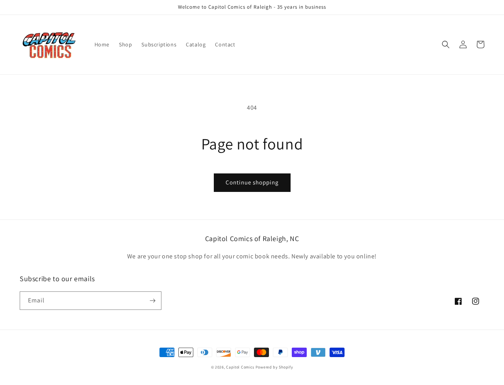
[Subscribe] (152, 300)
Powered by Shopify (274, 367)
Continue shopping (252, 182)
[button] (445, 44)
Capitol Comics (240, 367)
